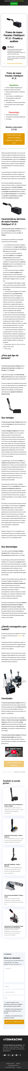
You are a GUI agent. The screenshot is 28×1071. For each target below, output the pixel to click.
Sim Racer (10, 47)
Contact (19, 1067)
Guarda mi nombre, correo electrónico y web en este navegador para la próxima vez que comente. (13, 1004)
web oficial (20, 635)
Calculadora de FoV (13, 1065)
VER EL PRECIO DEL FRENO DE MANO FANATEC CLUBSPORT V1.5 (14, 139)
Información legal (10, 1067)
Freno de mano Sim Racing (14, 63)
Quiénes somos (10, 1063)
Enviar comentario (14, 1021)
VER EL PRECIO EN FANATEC (14, 764)
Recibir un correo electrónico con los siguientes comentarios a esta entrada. (13, 1011)
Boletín (18, 1063)
